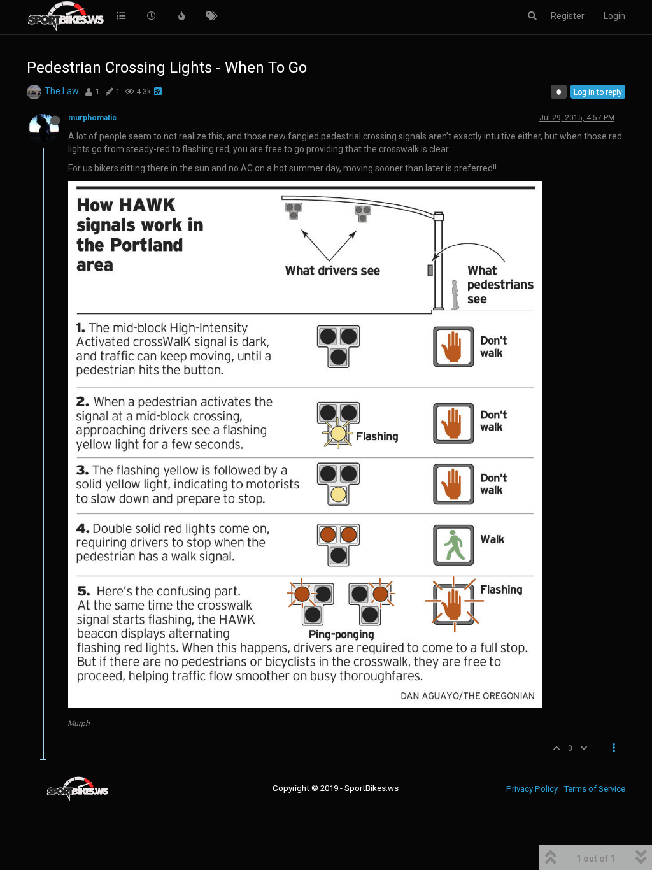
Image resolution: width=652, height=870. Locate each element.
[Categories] (121, 16)
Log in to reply (598, 92)
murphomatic (92, 117)
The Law (62, 91)
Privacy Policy (532, 789)
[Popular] (181, 16)
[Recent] (151, 16)
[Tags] (212, 16)
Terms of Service (594, 789)
